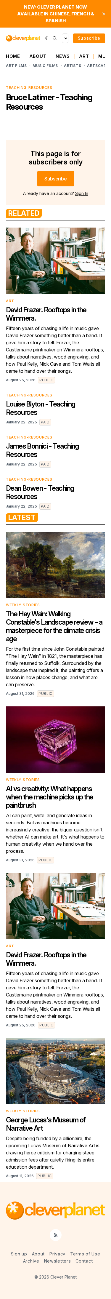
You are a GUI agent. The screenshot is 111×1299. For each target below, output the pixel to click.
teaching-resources (29, 87)
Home (13, 56)
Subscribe (89, 38)
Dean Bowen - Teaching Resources (40, 492)
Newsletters (57, 1260)
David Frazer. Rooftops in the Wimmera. (46, 313)
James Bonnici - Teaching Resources (42, 450)
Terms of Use (85, 1253)
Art (84, 56)
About (38, 56)
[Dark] (47, 38)
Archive (31, 1260)
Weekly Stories (23, 605)
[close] (104, 14)
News (63, 56)
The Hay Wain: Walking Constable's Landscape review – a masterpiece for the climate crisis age (54, 626)
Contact (84, 1260)
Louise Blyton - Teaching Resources (40, 408)
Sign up (19, 1253)
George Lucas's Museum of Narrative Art (46, 1124)
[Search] (54, 38)
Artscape (97, 65)
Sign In (81, 193)
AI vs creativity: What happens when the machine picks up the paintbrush (49, 797)
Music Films (45, 65)
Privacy (57, 1253)
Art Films (16, 65)
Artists (72, 65)
